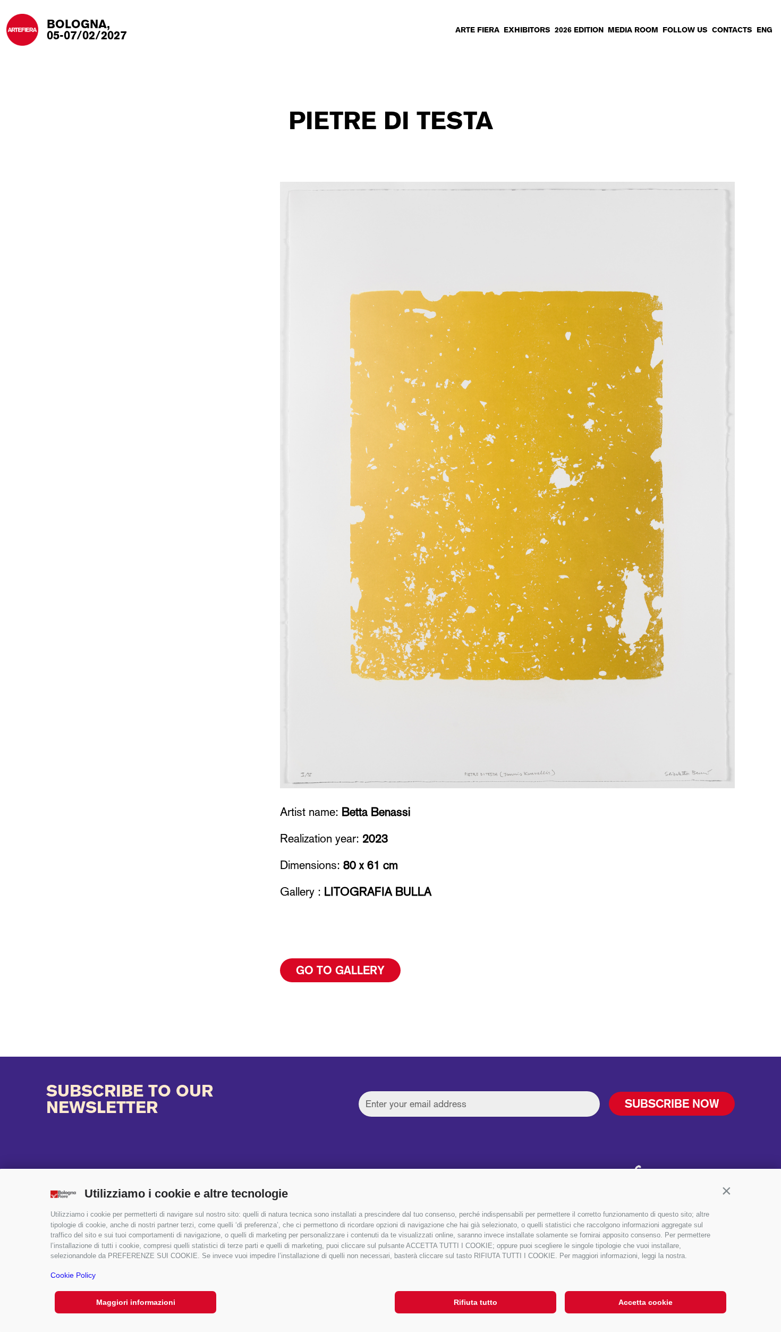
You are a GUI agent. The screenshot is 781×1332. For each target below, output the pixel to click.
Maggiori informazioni (135, 1302)
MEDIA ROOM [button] (633, 30)
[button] (726, 1191)
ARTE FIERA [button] (477, 30)
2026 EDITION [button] (579, 30)
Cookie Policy (73, 1275)
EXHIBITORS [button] (527, 30)
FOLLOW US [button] (685, 30)
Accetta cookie (645, 1302)
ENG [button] (764, 30)
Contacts (732, 30)
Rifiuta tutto (475, 1302)
